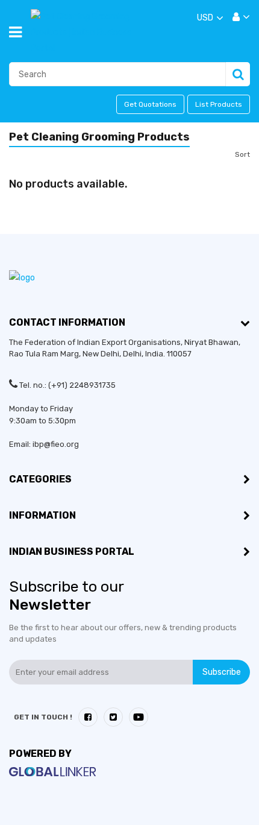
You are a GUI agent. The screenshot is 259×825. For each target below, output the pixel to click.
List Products (218, 104)
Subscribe (221, 672)
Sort (242, 154)
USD (205, 18)
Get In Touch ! (43, 717)
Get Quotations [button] (150, 104)
